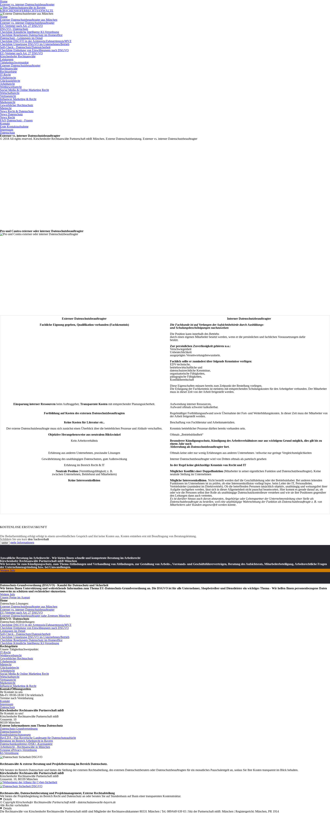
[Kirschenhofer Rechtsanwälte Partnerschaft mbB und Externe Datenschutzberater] (22, 7)
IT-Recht (5, 74)
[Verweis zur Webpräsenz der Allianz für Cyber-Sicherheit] (28, 782)
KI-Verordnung (9, 753)
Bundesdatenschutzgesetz (15, 734)
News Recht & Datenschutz (17, 111)
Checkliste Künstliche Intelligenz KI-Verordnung (29, 32)
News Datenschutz (11, 114)
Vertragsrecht (8, 96)
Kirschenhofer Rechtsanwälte (18, 56)
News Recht (7, 117)
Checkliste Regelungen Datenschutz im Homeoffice (31, 35)
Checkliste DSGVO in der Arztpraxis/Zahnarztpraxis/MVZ (35, 41)
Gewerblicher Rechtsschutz (16, 105)
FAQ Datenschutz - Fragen (16, 120)
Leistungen (6, 59)
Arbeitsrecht (7, 83)
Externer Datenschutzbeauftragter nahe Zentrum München (35, 615)
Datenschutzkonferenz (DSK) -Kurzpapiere (26, 743)
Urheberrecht (8, 77)
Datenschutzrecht (10, 731)
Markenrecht (7, 102)
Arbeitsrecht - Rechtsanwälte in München (25, 747)
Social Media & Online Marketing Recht (24, 90)
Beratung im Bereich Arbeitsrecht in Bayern (26, 740)
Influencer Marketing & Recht (18, 99)
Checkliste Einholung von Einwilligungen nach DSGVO (34, 50)
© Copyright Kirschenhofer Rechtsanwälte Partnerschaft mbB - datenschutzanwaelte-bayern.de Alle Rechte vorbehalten (58, 804)
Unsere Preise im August (15, 597)
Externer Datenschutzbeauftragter (20, 65)
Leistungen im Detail (12, 631)
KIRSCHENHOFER (26, 10)
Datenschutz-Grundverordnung (19, 728)
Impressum (6, 129)
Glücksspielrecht (10, 80)
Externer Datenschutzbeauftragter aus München (28, 19)
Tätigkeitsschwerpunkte (14, 62)
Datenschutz (7, 132)
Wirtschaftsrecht (9, 93)
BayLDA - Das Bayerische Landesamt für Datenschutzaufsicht (38, 737)
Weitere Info (7, 570)
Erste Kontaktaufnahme (14, 126)
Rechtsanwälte (9, 68)
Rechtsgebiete (8, 71)
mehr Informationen (22, 542)
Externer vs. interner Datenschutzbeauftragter (27, 4)
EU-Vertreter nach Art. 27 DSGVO (21, 25)
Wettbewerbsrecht (11, 86)
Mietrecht (5, 108)
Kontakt (5, 123)
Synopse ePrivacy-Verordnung (18, 750)
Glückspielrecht (9, 667)
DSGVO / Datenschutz (14, 29)
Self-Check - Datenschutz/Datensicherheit (25, 47)
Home (3, 16)
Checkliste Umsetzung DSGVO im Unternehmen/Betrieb (34, 44)
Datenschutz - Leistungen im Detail (21, 38)
